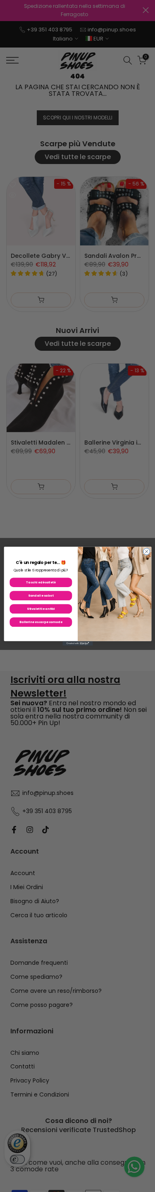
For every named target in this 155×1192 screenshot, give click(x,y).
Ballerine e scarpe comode (40, 621)
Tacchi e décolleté (40, 582)
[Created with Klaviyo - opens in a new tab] (77, 643)
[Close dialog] (146, 551)
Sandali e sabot (40, 595)
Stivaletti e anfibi (40, 608)
